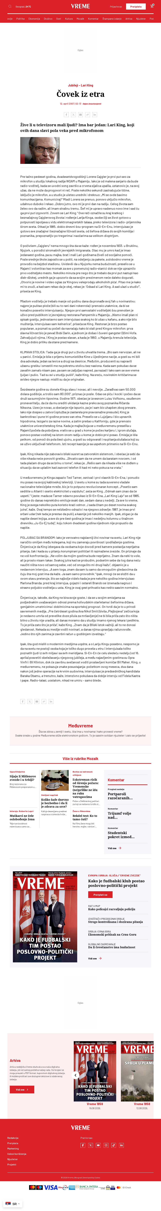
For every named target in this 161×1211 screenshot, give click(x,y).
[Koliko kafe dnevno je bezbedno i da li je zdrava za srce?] (55, 780)
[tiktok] (113, 1145)
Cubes (97, 1177)
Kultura (69, 18)
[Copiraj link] (87, 114)
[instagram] (106, 1145)
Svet (58, 18)
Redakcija (12, 1137)
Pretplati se (100, 894)
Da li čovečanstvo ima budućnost (111, 947)
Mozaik (80, 18)
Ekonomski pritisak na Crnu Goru (112, 934)
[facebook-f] (82, 1145)
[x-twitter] (90, 1145)
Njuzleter (141, 18)
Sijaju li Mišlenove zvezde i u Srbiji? (23, 778)
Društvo (48, 18)
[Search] (9, 6)
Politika (20, 18)
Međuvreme (48, 735)
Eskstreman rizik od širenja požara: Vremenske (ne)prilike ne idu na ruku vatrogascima (86, 788)
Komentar (93, 18)
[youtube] (98, 1145)
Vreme (71, 1177)
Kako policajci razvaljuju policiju (111, 909)
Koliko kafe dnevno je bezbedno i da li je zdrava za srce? (55, 803)
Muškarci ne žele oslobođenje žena (22, 817)
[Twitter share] (73, 114)
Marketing (13, 1148)
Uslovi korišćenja (16, 1153)
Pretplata (136, 6)
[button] (75, 1075)
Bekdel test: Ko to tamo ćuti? (85, 817)
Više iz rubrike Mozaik (80, 758)
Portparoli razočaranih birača (119, 796)
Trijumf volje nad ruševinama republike (119, 816)
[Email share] (80, 114)
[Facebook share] (66, 114)
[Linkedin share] (94, 114)
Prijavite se (116, 6)
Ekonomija (34, 18)
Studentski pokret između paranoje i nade (121, 835)
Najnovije (7, 18)
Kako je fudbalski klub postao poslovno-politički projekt (116, 883)
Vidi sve (112, 848)
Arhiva (128, 18)
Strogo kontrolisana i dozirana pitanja (115, 922)
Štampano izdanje (112, 18)
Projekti (11, 1164)
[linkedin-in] (121, 1145)
